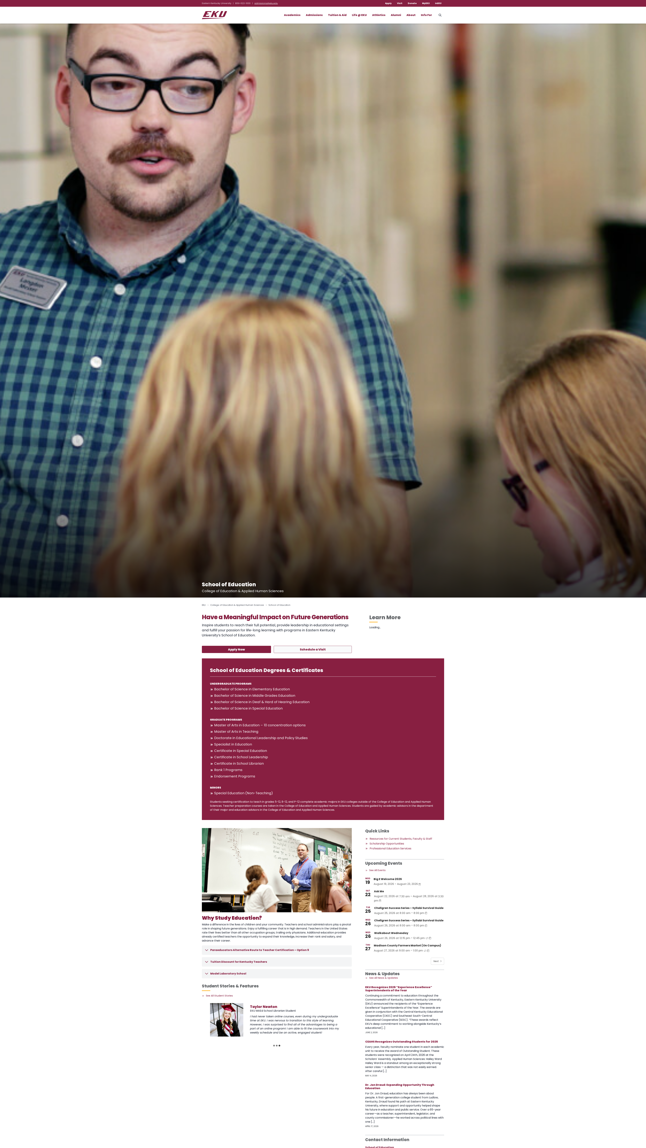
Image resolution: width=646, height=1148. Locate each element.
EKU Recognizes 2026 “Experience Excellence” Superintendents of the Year (398, 989)
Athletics (378, 15)
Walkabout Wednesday (391, 933)
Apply (388, 3)
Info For (426, 15)
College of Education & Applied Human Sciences (237, 605)
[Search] (440, 15)
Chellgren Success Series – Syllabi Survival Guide (408, 908)
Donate (412, 3)
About (411, 15)
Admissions (314, 15)
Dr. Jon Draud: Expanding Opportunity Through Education (399, 1086)
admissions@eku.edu (266, 3)
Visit (399, 3)
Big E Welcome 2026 (388, 879)
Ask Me (379, 891)
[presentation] (233, 1019)
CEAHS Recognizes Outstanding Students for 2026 (401, 1041)
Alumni (396, 15)
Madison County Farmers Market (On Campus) (407, 945)
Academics (292, 15)
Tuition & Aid (337, 15)
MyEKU (426, 3)
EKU (204, 605)
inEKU (438, 3)
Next (436, 961)
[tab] (274, 1045)
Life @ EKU (359, 15)
